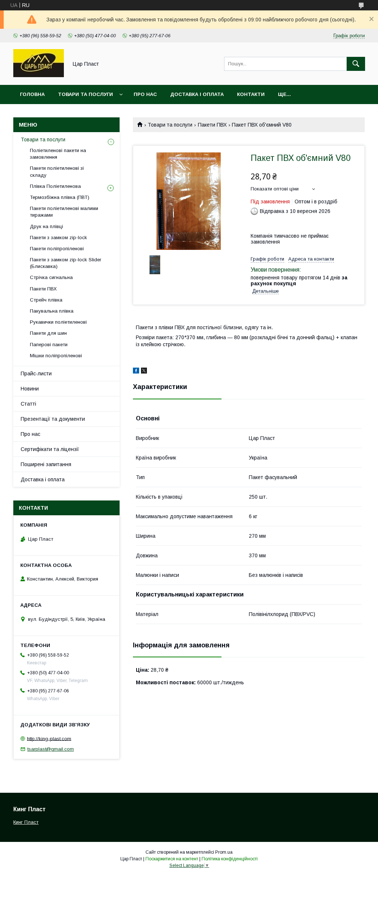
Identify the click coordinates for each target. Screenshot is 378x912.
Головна (32, 94)
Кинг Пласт (25, 822)
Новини (30, 389)
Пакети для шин (48, 333)
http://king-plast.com (49, 738)
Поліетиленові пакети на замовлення (58, 154)
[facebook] (136, 372)
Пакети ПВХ (212, 125)
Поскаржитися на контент (171, 858)
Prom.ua (224, 852)
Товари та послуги (85, 94)
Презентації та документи (53, 419)
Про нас (145, 94)
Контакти (251, 94)
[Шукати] (356, 64)
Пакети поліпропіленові (57, 248)
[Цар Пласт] (38, 75)
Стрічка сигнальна (51, 277)
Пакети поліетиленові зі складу (57, 171)
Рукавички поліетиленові (58, 322)
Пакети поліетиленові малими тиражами (64, 212)
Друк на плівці (46, 226)
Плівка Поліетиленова (55, 186)
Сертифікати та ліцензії (50, 449)
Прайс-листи (36, 373)
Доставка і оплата (197, 94)
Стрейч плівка (46, 300)
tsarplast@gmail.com (50, 749)
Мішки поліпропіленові (56, 355)
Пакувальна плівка (51, 311)
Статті (28, 404)
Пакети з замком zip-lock (58, 237)
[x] (144, 372)
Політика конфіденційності (230, 858)
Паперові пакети (49, 344)
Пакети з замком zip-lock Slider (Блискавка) (65, 263)
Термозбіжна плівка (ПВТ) (59, 197)
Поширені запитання (46, 464)
